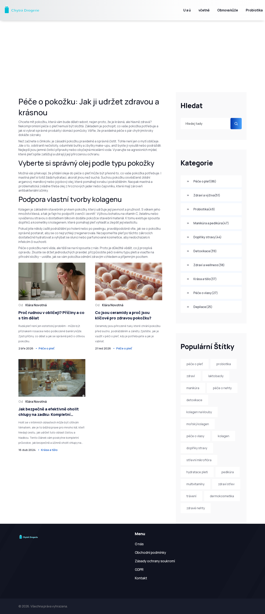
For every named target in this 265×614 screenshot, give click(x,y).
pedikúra (227, 472)
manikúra (192, 388)
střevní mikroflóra (198, 460)
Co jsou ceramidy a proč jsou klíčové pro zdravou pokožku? (123, 315)
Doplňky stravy (207, 237)
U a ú (187, 10)
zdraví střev (226, 484)
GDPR (139, 569)
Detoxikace (205, 251)
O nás (139, 544)
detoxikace (194, 400)
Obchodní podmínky (150, 552)
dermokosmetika (222, 496)
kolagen (223, 436)
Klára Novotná (36, 305)
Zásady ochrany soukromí (155, 561)
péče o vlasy (195, 436)
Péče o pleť (204, 181)
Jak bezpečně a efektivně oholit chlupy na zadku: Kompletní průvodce (48, 411)
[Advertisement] (132, 49)
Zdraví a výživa (206, 195)
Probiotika (254, 10)
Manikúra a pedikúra (211, 223)
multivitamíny (195, 484)
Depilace (202, 307)
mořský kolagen (197, 424)
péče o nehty (222, 388)
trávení (191, 496)
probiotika (223, 364)
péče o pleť (194, 364)
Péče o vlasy (205, 293)
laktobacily (215, 376)
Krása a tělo (205, 279)
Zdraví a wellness (209, 265)
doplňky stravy (196, 448)
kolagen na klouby (199, 412)
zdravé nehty (195, 508)
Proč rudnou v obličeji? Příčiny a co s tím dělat (51, 315)
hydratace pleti (197, 472)
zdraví (190, 376)
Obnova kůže (227, 10)
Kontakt (141, 578)
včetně (204, 10)
